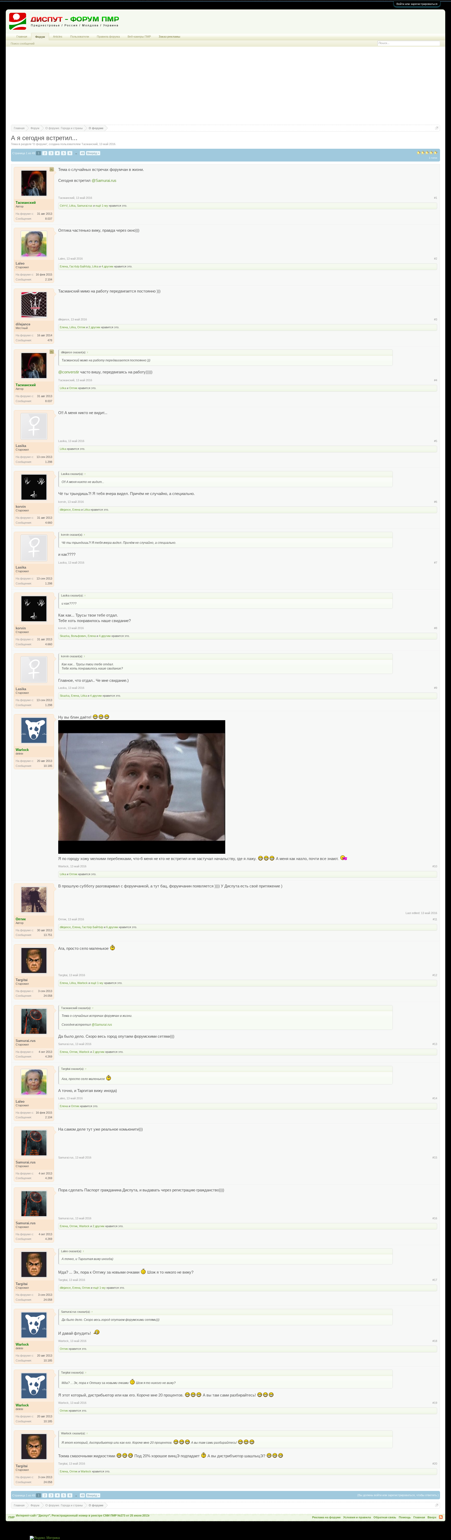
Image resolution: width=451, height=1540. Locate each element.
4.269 (48, 1056)
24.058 (48, 995)
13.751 (48, 934)
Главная (21, 36)
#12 (434, 975)
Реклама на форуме (326, 1517)
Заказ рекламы (169, 36)
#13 (434, 1044)
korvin (62, 501)
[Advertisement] (225, 88)
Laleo (61, 258)
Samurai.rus (84, 205)
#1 (435, 197)
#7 (435, 562)
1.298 (48, 461)
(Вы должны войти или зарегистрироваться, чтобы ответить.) (398, 1495)
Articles (57, 36)
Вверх (432, 1517)
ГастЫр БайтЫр (80, 266)
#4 (435, 380)
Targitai (62, 975)
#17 (434, 1279)
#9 (435, 687)
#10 (434, 866)
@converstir (68, 372)
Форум (40, 36)
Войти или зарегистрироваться (416, 3)
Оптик (81, 327)
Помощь (405, 1517)
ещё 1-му (102, 205)
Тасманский (89, 144)
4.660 (48, 522)
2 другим (94, 327)
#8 (435, 628)
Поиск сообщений (22, 43)
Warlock (63, 866)
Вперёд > (93, 153)
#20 (434, 1463)
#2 (435, 258)
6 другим (112, 927)
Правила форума (108, 36)
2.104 (48, 279)
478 (50, 340)
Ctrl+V (64, 205)
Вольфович (78, 635)
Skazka (64, 635)
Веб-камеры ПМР (139, 36)
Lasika (62, 441)
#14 (434, 1098)
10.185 (48, 765)
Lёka (72, 205)
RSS (441, 1517)
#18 (434, 1340)
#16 (434, 1218)
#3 (435, 319)
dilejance (63, 319)
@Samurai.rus (104, 180)
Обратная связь (384, 1517)
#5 (435, 441)
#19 (434, 1402)
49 (82, 153)
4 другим (107, 266)
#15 (434, 1157)
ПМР (11, 1517)
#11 (435, 919)
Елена (64, 266)
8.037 (48, 218)
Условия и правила (357, 1517)
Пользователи (79, 36)
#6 (435, 501)
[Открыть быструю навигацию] (436, 128)
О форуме (40, 144)
